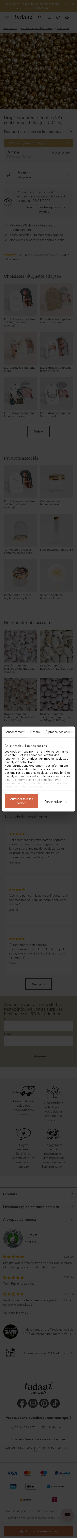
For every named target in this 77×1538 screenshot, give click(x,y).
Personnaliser (53, 802)
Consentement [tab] (14, 732)
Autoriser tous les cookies (21, 801)
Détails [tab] (35, 732)
